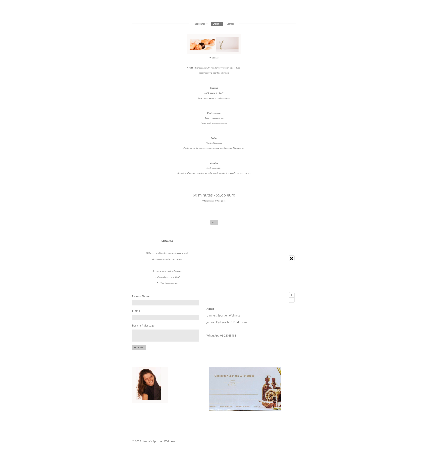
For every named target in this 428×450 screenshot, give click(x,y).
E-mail (136, 311)
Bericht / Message (143, 325)
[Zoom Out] (291, 299)
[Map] (251, 279)
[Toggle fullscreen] (291, 258)
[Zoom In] (291, 294)
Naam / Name (140, 296)
